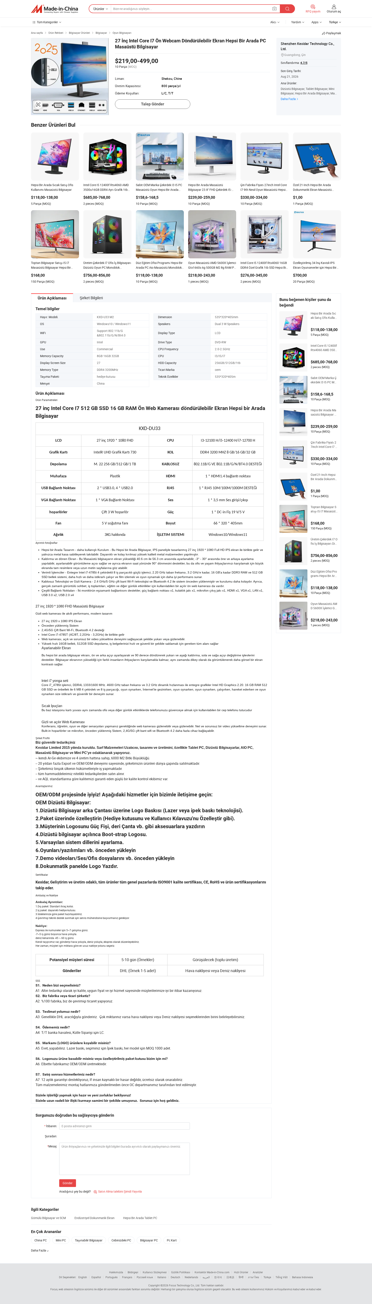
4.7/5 (303, 63)
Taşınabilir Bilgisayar (88, 1240)
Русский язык (145, 1277)
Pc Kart (172, 1240)
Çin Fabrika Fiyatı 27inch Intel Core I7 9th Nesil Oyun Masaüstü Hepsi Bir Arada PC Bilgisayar (324, 444)
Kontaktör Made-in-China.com (212, 1272)
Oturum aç (334, 11)
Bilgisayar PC (149, 1240)
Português (111, 1277)
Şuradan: (51, 1136)
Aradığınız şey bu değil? (75, 1191)
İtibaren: (50, 1126)
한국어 (218, 1277)
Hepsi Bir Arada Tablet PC (140, 1218)
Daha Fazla (288, 99)
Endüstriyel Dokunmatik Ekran (94, 1218)
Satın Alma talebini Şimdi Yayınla (118, 1191)
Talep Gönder (152, 104)
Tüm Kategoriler (47, 22)
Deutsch (175, 1277)
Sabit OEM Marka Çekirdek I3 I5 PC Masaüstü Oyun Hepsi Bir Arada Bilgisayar (324, 380)
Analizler (258, 1272)
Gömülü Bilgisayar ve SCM (48, 1218)
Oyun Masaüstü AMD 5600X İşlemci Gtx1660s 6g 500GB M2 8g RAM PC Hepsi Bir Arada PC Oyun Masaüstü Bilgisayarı (324, 606)
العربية (206, 1277)
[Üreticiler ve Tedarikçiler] (54, 8)
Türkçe (267, 1277)
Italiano (161, 1277)
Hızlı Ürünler (241, 1272)
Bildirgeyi (133, 1272)
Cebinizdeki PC (121, 1240)
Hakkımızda (116, 1272)
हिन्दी (241, 1277)
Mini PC (61, 1240)
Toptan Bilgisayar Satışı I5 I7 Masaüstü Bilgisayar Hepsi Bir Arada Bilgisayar (324, 509)
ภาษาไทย (253, 1277)
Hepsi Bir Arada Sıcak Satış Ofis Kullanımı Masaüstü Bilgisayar (324, 315)
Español (96, 1277)
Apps (315, 22)
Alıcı (273, 22)
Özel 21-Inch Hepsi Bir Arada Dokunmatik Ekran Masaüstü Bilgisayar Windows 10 (324, 477)
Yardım (296, 22)
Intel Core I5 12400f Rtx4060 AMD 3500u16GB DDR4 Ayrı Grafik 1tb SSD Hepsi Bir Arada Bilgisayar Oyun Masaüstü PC (324, 348)
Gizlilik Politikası (180, 1272)
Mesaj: (52, 1146)
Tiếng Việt (282, 1277)
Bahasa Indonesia (302, 1277)
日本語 (230, 1277)
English (82, 1277)
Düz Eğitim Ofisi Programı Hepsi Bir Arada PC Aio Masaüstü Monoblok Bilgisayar (324, 573)
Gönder (68, 1183)
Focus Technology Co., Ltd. (184, 1285)
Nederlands (191, 1277)
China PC (40, 1240)
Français (127, 1277)
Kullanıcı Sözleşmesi (155, 1272)
